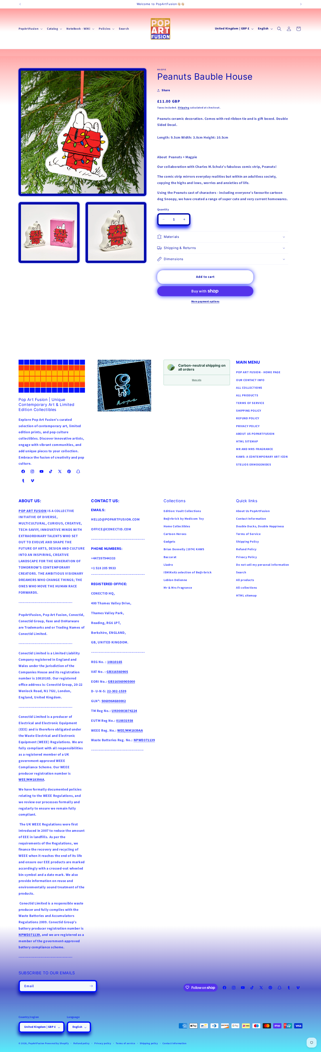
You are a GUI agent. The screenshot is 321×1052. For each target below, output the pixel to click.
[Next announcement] (301, 4)
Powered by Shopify (57, 1043)
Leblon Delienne (175, 580)
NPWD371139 (29, 934)
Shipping (183, 108)
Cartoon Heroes (175, 534)
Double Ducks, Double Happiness (260, 526)
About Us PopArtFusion (253, 511)
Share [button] (166, 90)
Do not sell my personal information (262, 565)
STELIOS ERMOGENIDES (253, 464)
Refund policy (81, 1043)
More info (196, 380)
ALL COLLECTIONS (249, 388)
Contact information (174, 1043)
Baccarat (170, 557)
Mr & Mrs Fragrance (178, 588)
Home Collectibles (177, 526)
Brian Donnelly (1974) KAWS (184, 549)
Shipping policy (149, 1043)
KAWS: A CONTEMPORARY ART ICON (262, 457)
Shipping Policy (247, 542)
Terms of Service (248, 534)
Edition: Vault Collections (182, 511)
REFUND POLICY (247, 418)
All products (245, 580)
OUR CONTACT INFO (250, 380)
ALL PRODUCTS (247, 395)
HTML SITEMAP (247, 441)
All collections (246, 588)
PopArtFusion (36, 1043)
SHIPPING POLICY (248, 411)
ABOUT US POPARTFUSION (255, 434)
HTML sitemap (246, 595)
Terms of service (125, 1043)
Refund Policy (246, 549)
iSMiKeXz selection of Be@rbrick (188, 572)
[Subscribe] (91, 986)
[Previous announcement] (20, 4)
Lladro (168, 565)
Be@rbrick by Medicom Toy (184, 519)
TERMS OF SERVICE (250, 403)
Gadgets (169, 542)
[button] (30, 28)
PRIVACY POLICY (247, 426)
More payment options (205, 301)
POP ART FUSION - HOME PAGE (258, 372)
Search (241, 572)
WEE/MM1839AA (31, 779)
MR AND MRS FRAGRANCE (254, 449)
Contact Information (251, 519)
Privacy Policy (246, 557)
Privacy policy (102, 1043)
